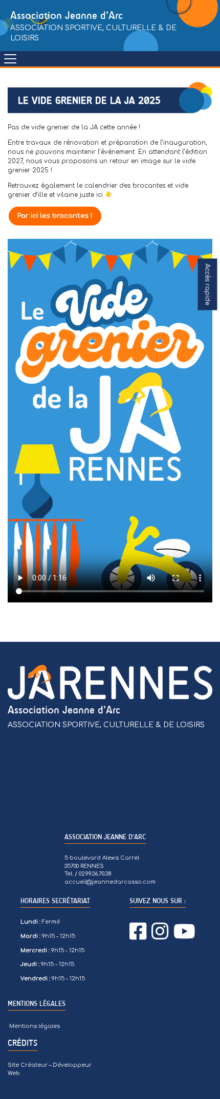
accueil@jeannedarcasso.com (110, 882)
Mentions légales (34, 1026)
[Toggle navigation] (10, 58)
